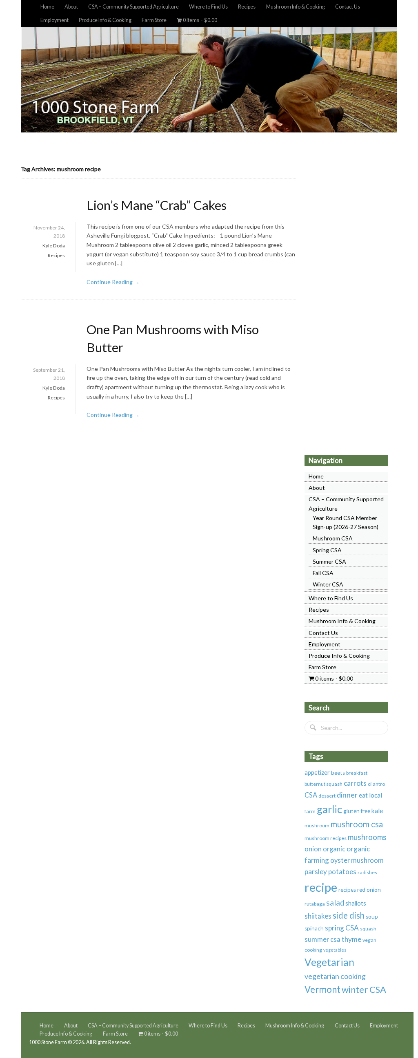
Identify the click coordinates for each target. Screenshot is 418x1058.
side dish (349, 915)
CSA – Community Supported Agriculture (133, 7)
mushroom (317, 825)
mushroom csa (357, 824)
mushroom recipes (326, 838)
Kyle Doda (53, 245)
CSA (311, 795)
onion (313, 849)
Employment (54, 20)
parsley (316, 871)
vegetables (334, 949)
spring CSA (342, 928)
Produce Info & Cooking (105, 20)
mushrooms (367, 837)
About (71, 7)
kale (377, 810)
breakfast (356, 773)
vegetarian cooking (335, 976)
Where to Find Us (208, 7)
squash (368, 929)
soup (372, 916)
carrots (355, 783)
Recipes (247, 7)
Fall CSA (323, 572)
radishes (367, 872)
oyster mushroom (357, 860)
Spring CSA (327, 550)
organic (334, 849)
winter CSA (364, 989)
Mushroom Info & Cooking (295, 7)
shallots (355, 903)
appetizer (317, 772)
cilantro (376, 784)
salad (335, 902)
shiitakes (318, 916)
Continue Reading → (113, 281)
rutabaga (315, 904)
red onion (369, 889)
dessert (327, 796)
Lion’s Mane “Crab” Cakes (157, 205)
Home (47, 7)
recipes (347, 889)
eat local (370, 795)
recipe (321, 887)
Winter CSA (328, 584)
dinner (347, 794)
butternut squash (323, 784)
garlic (329, 809)
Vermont (322, 989)
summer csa (322, 939)
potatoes (342, 872)
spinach (314, 928)
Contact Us (347, 7)
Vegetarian (329, 962)
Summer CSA (329, 561)
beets (338, 772)
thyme (351, 939)
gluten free (356, 811)
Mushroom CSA (333, 538)
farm (310, 811)
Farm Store (154, 20)
